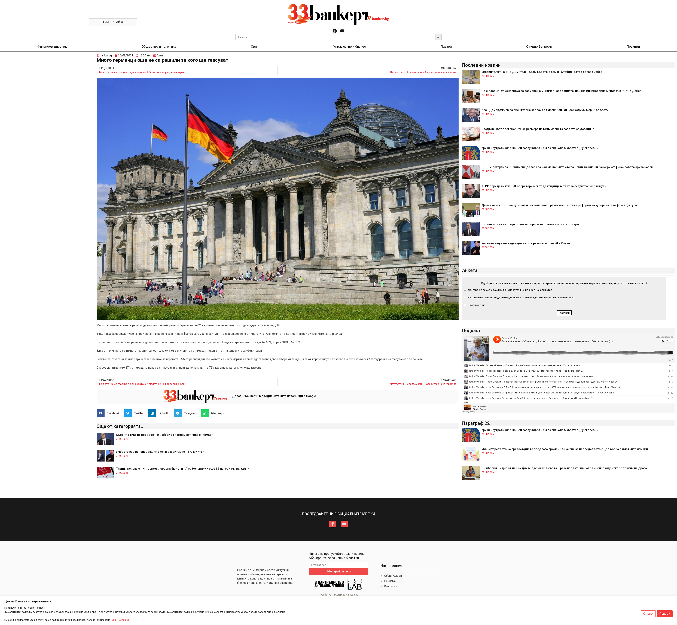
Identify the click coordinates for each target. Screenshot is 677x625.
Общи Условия (120, 619)
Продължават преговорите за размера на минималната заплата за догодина (537, 129)
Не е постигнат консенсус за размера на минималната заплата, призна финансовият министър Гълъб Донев (561, 91)
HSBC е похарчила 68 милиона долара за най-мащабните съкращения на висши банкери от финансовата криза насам (567, 167)
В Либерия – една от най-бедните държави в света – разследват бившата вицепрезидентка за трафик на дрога (564, 468)
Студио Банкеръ (539, 46)
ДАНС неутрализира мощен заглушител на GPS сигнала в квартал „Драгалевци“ (540, 148)
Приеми (664, 613)
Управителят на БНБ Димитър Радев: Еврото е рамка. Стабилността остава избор (541, 72)
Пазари (446, 46)
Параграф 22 (476, 423)
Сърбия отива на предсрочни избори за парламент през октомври (164, 434)
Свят (255, 46)
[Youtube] (342, 31)
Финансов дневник (52, 46)
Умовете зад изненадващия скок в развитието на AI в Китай (160, 451)
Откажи (648, 613)
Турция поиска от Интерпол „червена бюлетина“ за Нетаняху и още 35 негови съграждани (182, 468)
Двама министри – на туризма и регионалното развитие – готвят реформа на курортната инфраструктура (559, 205)
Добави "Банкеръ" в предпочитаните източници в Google (274, 396)
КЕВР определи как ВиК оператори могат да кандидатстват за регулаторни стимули (543, 186)
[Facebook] (335, 31)
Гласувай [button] (564, 312)
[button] (109, 413)
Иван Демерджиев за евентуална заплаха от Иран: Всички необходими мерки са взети (545, 110)
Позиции (633, 46)
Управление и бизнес (349, 46)
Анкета (470, 270)
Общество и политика (158, 46)
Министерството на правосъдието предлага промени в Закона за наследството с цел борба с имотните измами (564, 449)
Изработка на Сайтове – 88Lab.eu (338, 594)
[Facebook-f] (332, 524)
